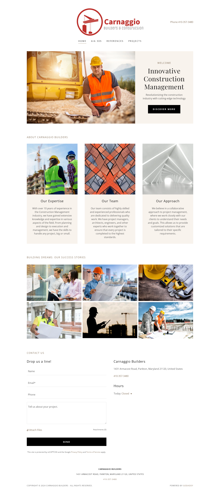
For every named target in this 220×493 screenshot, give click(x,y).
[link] (110, 21)
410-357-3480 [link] (185, 22)
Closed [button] (125, 393)
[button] (28, 430)
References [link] (115, 41)
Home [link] (82, 41)
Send (66, 441)
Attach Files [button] (35, 430)
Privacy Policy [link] (76, 452)
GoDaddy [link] (188, 485)
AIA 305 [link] (96, 41)
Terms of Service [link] (93, 452)
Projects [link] (135, 41)
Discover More (164, 109)
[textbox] (66, 371)
